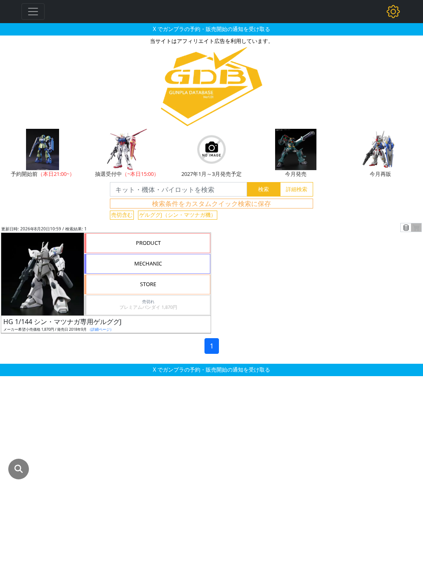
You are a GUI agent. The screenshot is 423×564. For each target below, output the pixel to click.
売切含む (122, 214)
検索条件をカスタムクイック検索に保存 (211, 203)
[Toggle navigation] (33, 11)
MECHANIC (148, 263)
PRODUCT (148, 242)
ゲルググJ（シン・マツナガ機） (177, 214)
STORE (148, 284)
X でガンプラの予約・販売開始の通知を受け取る (211, 29)
